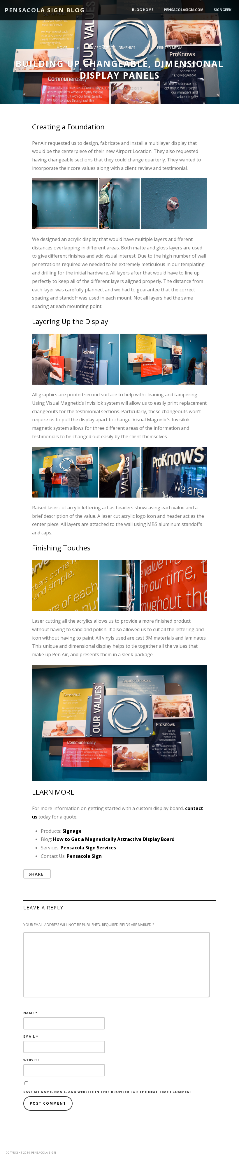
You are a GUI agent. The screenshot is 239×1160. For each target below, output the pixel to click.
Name (30, 1013)
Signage (72, 831)
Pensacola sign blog (45, 10)
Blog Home (143, 9)
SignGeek (222, 9)
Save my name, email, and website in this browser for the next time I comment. (108, 1091)
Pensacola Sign (84, 856)
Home (62, 47)
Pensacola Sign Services (88, 847)
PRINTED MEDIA (169, 47)
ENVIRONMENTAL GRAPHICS (112, 47)
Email (30, 1036)
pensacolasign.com (183, 9)
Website (31, 1060)
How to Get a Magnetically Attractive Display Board (114, 839)
